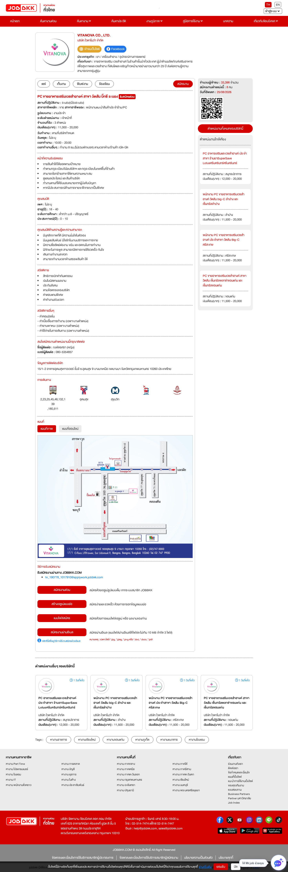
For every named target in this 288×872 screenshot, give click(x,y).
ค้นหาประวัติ (118, 21)
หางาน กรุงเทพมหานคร (129, 780)
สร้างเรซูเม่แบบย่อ (62, 604)
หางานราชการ (58, 739)
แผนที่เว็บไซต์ (235, 777)
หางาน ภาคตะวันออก (128, 774)
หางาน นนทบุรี (180, 785)
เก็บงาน (61, 83)
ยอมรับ (220, 866)
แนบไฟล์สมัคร (62, 618)
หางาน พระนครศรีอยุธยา (186, 790)
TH (268, 4)
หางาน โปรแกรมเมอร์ (17, 769)
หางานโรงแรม (197, 739)
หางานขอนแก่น (115, 739)
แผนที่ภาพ (47, 428)
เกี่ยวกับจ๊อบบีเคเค (265, 21)
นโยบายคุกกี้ (226, 857)
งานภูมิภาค (153, 21)
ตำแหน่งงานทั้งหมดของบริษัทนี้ (225, 128)
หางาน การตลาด (71, 764)
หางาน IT (11, 780)
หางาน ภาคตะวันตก (183, 774)
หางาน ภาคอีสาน (182, 769)
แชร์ (44, 83)
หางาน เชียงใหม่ (181, 780)
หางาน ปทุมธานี (125, 790)
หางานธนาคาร (169, 739)
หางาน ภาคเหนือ (126, 769)
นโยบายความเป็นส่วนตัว (198, 857)
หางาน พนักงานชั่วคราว (18, 785)
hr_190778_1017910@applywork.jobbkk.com (74, 577)
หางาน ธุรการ (69, 774)
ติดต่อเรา (233, 768)
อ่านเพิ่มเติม (205, 867)
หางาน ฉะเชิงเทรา (126, 785)
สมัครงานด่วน (62, 589)
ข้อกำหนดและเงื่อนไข (239, 772)
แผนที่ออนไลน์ (70, 428)
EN (278, 4)
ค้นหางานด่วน (48, 21)
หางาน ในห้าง (69, 780)
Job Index (234, 802)
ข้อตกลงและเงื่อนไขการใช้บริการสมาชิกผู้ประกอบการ (82, 857)
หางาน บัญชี (68, 769)
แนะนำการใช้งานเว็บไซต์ (240, 781)
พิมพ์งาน (82, 83)
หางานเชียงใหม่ (87, 739)
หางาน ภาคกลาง (126, 764)
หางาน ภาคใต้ (180, 764)
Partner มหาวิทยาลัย (239, 798)
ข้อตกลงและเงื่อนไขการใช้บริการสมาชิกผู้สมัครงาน (149, 857)
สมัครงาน (183, 83)
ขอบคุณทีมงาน (236, 785)
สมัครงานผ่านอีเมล (62, 632)
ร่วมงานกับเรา (235, 764)
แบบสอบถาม (235, 790)
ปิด (235, 866)
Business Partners (239, 794)
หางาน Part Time (15, 764)
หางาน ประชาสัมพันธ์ (73, 785)
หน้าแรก (15, 21)
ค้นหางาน (83, 21)
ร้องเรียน (104, 83)
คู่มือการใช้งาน (192, 21)
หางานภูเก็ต (142, 739)
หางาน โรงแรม (13, 774)
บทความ (228, 21)
